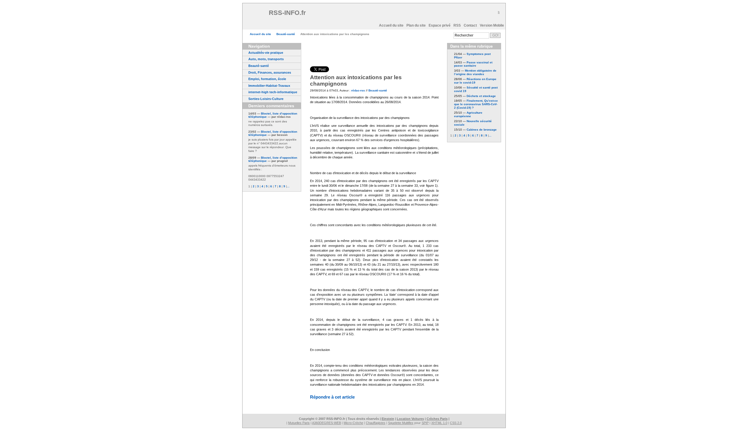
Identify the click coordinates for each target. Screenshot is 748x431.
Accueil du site (391, 25)
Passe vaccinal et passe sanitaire (473, 64)
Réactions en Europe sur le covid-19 (475, 80)
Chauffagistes (375, 423)
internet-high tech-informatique (272, 92)
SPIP (425, 423)
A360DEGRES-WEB (326, 423)
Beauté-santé (285, 34)
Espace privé (440, 25)
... (288, 186)
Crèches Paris (437, 418)
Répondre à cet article (332, 396)
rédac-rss (358, 90)
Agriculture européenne (468, 114)
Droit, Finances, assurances (269, 72)
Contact (470, 25)
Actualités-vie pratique (265, 52)
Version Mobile (492, 25)
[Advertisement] (376, 15)
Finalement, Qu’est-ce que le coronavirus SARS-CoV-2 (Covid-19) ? (476, 104)
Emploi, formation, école (267, 79)
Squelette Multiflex (400, 423)
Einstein (388, 418)
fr (499, 12)
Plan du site (416, 25)
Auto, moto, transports (266, 59)
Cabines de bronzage (482, 129)
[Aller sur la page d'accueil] (257, 15)
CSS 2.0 (456, 423)
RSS (457, 25)
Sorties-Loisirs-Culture (265, 99)
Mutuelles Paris (299, 423)
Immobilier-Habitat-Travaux (269, 85)
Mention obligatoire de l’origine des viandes (475, 72)
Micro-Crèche (353, 423)
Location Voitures (410, 418)
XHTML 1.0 (439, 423)
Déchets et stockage (481, 96)
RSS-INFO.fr (288, 12)
